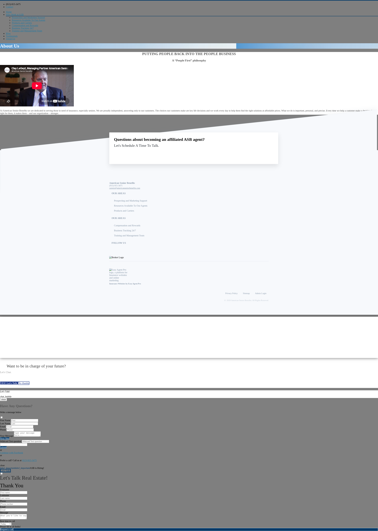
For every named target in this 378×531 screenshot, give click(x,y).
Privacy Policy (231, 293)
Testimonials (12, 36)
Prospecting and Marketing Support (28, 17)
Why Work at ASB (15, 14)
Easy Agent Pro (134, 284)
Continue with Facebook (11, 452)
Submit (3, 447)
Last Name (5, 423)
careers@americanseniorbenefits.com (124, 188)
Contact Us (249, 152)
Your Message (6, 436)
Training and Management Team (27, 31)
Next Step (4, 438)
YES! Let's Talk (9, 383)
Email (2, 426)
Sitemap (246, 293)
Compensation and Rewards (25, 25)
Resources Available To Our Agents (28, 20)
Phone (3, 429)
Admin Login (260, 293)
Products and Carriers (22, 23)
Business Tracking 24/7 (23, 28)
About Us (10, 38)
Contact (9, 7)
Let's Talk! (5, 470)
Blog (8, 33)
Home (9, 12)
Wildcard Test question (10, 441)
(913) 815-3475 (13, 4)
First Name (5, 420)
